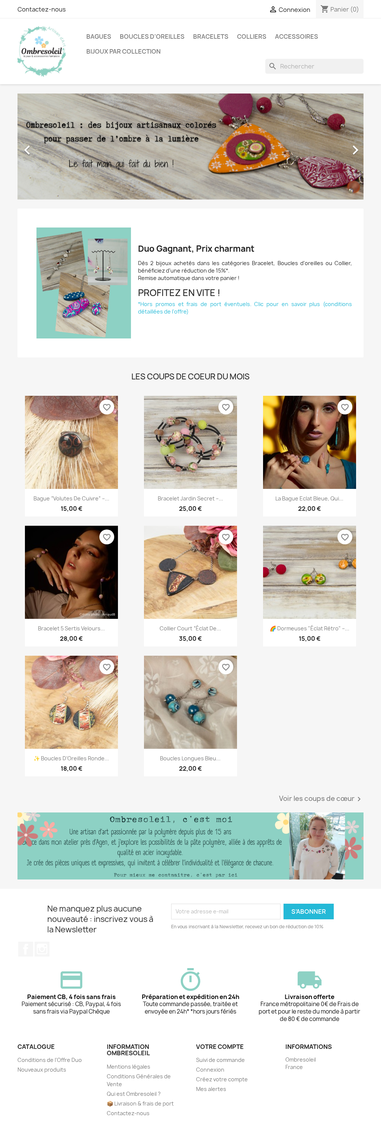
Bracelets (210, 36)
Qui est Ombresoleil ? (134, 1093)
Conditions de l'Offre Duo (49, 1059)
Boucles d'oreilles (152, 36)
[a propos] (190, 845)
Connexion (210, 1069)
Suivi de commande (220, 1059)
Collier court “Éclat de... (190, 628)
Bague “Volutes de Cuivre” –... (71, 498)
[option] (190, 146)
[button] (43, 146)
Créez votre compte (222, 1079)
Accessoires (296, 36)
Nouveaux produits (41, 1069)
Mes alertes (211, 1088)
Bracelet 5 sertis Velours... (71, 628)
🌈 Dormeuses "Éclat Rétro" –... (309, 628)
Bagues (98, 36)
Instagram (42, 949)
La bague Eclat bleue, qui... (309, 498)
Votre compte (220, 1047)
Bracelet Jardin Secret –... (190, 498)
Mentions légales (128, 1066)
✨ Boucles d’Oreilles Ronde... (71, 758)
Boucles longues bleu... (190, 758)
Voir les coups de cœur (321, 799)
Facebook (25, 949)
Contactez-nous (41, 9)
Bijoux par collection (123, 51)
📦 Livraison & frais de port (140, 1103)
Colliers (251, 36)
